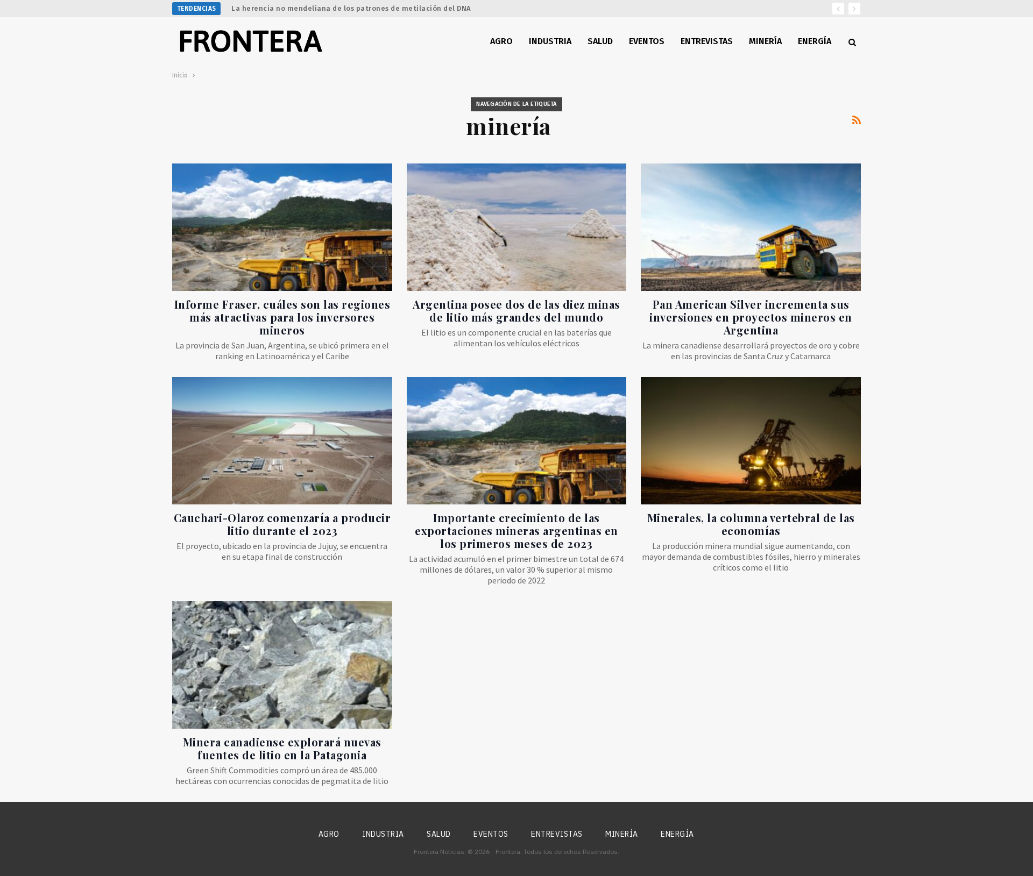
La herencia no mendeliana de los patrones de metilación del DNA (351, 8)
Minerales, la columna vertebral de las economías (751, 524)
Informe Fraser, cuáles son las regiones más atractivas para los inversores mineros (282, 317)
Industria (550, 41)
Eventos (646, 41)
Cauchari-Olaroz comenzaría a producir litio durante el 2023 (282, 524)
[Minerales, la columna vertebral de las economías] (751, 440)
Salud (600, 41)
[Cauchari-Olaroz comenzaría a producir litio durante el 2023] (282, 440)
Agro (501, 41)
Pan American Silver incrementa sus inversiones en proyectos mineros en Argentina (750, 317)
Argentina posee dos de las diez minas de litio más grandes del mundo (516, 310)
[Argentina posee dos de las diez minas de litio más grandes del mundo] (517, 227)
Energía (814, 41)
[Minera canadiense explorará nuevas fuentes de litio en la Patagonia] (282, 665)
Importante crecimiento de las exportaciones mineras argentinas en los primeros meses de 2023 (516, 530)
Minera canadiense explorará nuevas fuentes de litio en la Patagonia (282, 748)
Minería (765, 41)
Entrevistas (707, 41)
